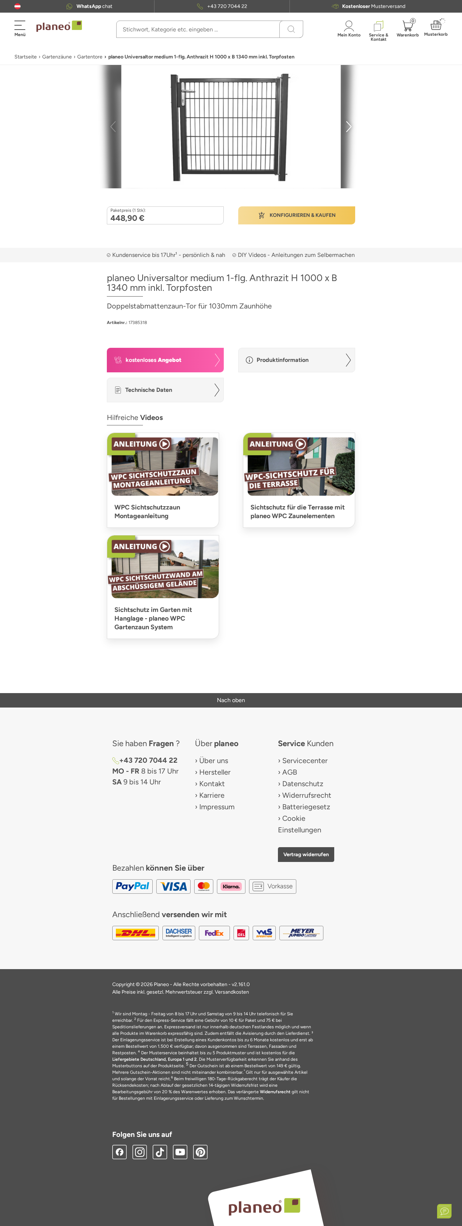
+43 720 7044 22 (227, 6)
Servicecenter (305, 760)
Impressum (217, 806)
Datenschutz (302, 783)
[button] (17, 6)
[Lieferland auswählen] (17, 6)
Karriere (212, 795)
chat (94, 6)
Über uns (213, 760)
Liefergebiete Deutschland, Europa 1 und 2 (154, 1059)
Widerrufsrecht (306, 795)
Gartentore (90, 57)
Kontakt (212, 783)
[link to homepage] (59, 26)
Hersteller (215, 772)
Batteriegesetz (306, 806)
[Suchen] (291, 29)
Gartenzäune (57, 57)
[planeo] (264, 1206)
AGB (289, 772)
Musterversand (373, 6)
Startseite (25, 57)
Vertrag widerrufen (306, 854)
